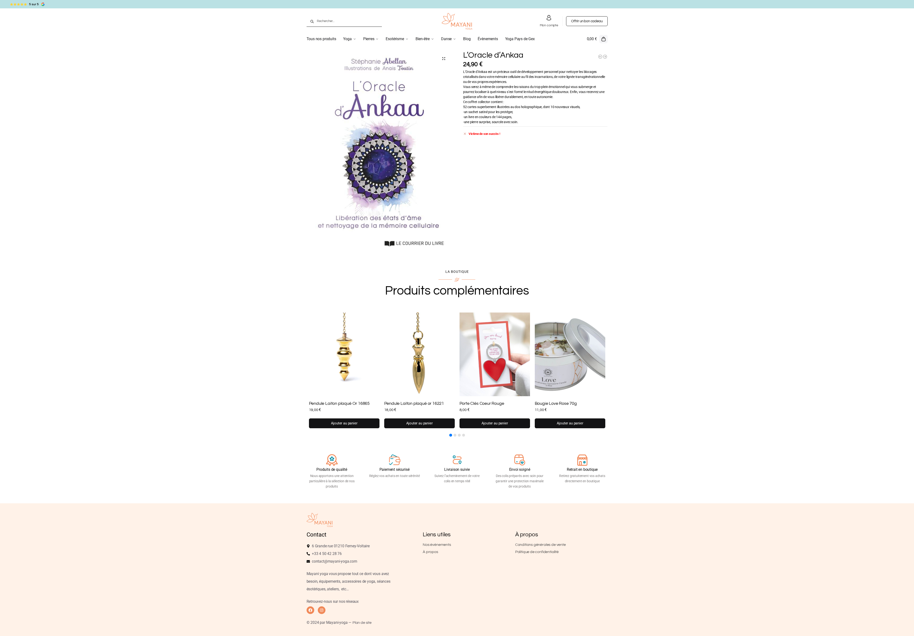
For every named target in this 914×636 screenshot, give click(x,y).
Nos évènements (437, 545)
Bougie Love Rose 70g (556, 403)
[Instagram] (321, 610)
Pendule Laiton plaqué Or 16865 (339, 403)
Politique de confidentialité (537, 552)
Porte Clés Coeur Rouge (482, 403)
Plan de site (362, 623)
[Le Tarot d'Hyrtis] (605, 56)
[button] (597, 39)
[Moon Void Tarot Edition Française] (600, 56)
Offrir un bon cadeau (586, 21)
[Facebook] (310, 610)
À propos (430, 552)
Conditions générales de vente (540, 545)
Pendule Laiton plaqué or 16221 (414, 403)
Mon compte (549, 25)
